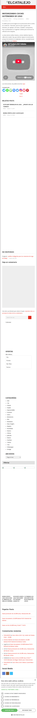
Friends (8, 360)
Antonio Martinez (8, 639)
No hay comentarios (19, 19)
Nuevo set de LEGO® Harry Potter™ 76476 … (14, 625)
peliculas (9, 435)
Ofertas (9, 433)
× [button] (35, 680)
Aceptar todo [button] (9, 710)
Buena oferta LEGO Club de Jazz (13, 113)
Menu (4, 7)
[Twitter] (17, 90)
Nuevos (9, 431)
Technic (8, 367)
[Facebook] (13, 90)
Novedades (5, 20)
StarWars (9, 440)
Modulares (10, 421)
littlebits (15, 41)
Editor (27, 19)
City (7, 357)
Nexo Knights (10, 424)
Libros (8, 414)
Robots (9, 437)
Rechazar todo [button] (27, 710)
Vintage (9, 449)
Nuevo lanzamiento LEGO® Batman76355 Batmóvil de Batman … (16, 619)
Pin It (20, 96)
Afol (8, 401)
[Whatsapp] (7, 90)
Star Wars (9, 364)
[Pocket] (24, 90)
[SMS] (10, 90)
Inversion (9, 412)
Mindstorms (10, 417)
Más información (26, 687)
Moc (8, 419)
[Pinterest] (27, 90)
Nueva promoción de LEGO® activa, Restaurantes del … (17, 613)
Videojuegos (10, 447)
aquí (24, 84)
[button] (18, 690)
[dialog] (18, 698)
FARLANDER (7, 635)
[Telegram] (3, 90)
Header (9, 407)
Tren (9, 20)
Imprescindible (11, 410)
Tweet (21, 93)
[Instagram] (20, 90)
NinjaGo (9, 426)
